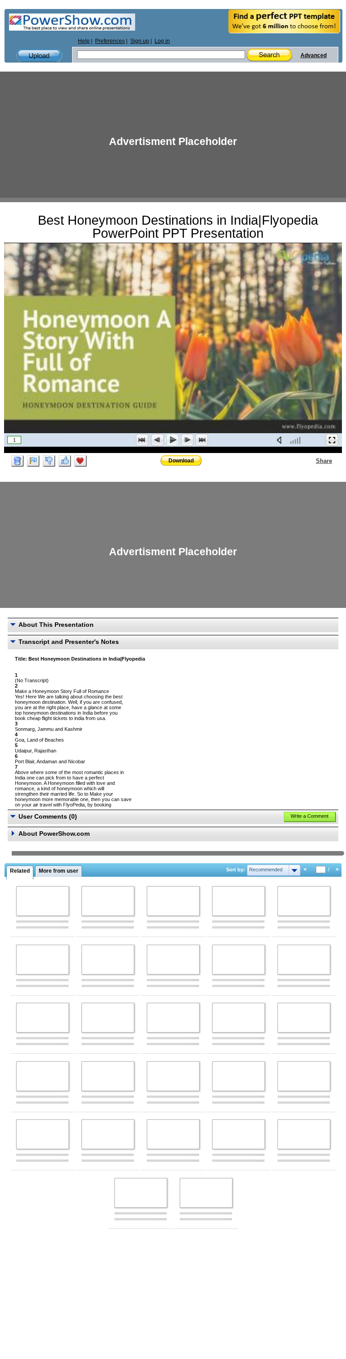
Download (181, 461)
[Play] (172, 440)
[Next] (187, 440)
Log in (162, 41)
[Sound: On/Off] (281, 440)
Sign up (139, 41)
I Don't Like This (49, 461)
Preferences (110, 41)
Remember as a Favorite (80, 461)
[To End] (202, 440)
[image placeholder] (42, 901)
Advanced (313, 55)
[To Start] (142, 440)
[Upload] (39, 55)
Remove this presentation (17, 461)
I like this (65, 461)
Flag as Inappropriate (33, 461)
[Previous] (157, 440)
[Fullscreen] (332, 440)
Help (84, 41)
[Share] (310, 460)
